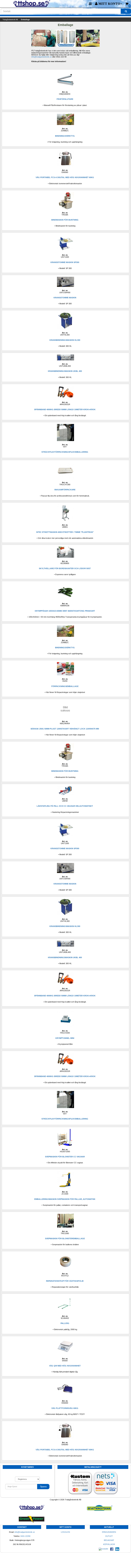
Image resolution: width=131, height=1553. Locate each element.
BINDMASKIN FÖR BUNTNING (64, 220)
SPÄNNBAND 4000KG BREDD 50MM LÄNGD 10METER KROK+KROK (65, 409)
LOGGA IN (65, 1532)
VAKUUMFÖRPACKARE (64, 490)
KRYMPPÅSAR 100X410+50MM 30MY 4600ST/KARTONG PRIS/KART (65, 611)
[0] (126, 3)
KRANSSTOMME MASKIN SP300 (64, 262)
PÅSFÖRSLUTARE (65, 99)
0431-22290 (25, 1536)
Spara (43, 1486)
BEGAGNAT (109, 1540)
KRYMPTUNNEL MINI (64, 1038)
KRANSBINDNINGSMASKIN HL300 (64, 340)
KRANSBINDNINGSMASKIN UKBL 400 (65, 371)
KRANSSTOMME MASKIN (65, 298)
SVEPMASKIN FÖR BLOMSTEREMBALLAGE (65, 1238)
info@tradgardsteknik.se (41, 57)
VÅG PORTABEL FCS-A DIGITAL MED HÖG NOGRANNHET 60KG (65, 177)
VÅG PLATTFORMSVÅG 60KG (64, 1408)
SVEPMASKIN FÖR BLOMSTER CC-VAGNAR (65, 1157)
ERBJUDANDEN (109, 1532)
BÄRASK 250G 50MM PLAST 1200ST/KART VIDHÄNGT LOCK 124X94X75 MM (65, 729)
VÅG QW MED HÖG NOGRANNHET (65, 1366)
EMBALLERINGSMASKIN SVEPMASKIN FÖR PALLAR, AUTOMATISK (64, 1199)
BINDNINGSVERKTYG (65, 136)
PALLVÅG (65, 1323)
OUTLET (109, 1536)
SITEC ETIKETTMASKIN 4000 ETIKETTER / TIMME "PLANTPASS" (65, 532)
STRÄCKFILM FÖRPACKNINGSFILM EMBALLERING (64, 452)
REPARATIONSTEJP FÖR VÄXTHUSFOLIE (65, 1281)
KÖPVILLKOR (109, 1544)
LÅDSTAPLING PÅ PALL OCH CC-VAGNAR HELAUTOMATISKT (65, 806)
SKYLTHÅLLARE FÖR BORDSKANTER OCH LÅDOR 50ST (65, 568)
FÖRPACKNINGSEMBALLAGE (64, 686)
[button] (108, 4)
